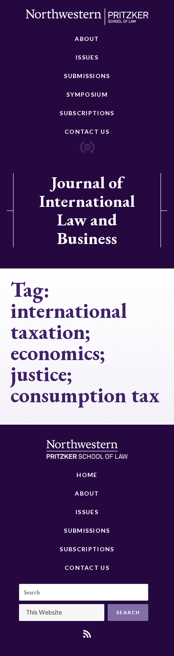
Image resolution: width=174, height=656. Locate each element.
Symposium (87, 94)
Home (86, 474)
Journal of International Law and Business (87, 210)
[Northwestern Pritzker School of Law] (87, 19)
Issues (87, 57)
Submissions (87, 75)
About (87, 38)
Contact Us (87, 131)
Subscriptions (87, 113)
